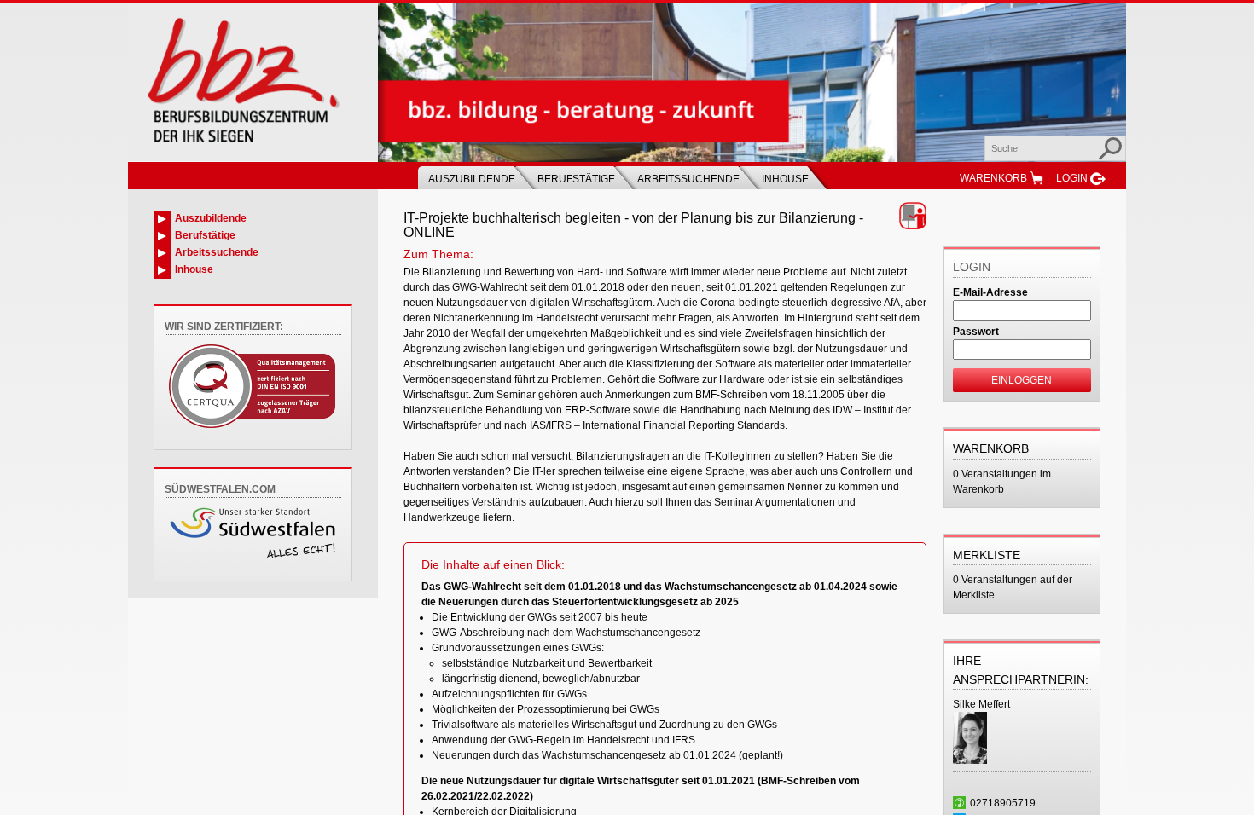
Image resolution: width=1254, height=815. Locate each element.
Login (1072, 178)
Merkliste (986, 555)
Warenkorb (993, 178)
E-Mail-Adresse (990, 292)
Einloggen (1021, 380)
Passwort (976, 332)
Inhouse (785, 179)
